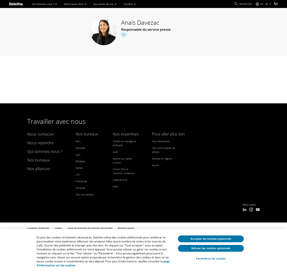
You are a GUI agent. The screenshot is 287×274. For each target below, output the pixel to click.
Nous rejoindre (40, 142)
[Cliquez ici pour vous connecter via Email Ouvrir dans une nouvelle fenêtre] (123, 34)
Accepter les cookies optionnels (211, 239)
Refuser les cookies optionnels (211, 248)
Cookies (58, 228)
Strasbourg (81, 181)
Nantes (79, 167)
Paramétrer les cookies (211, 258)
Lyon (78, 154)
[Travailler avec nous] (276, 4)
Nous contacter (40, 134)
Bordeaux (81, 161)
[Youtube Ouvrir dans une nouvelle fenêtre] (258, 210)
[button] (243, 4)
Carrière (128, 4)
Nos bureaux (38, 160)
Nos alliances (38, 168)
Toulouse (80, 187)
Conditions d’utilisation (38, 228)
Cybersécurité (120, 179)
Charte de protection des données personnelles (90, 228)
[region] (143, 251)
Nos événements (161, 141)
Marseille (80, 148)
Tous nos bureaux (85, 194)
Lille (78, 174)
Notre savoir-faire (74, 4)
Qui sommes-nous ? (43, 4)
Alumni (155, 165)
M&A (115, 186)
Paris (78, 141)
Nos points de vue (103, 4)
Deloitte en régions (162, 158)
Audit (115, 152)
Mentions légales (126, 228)
